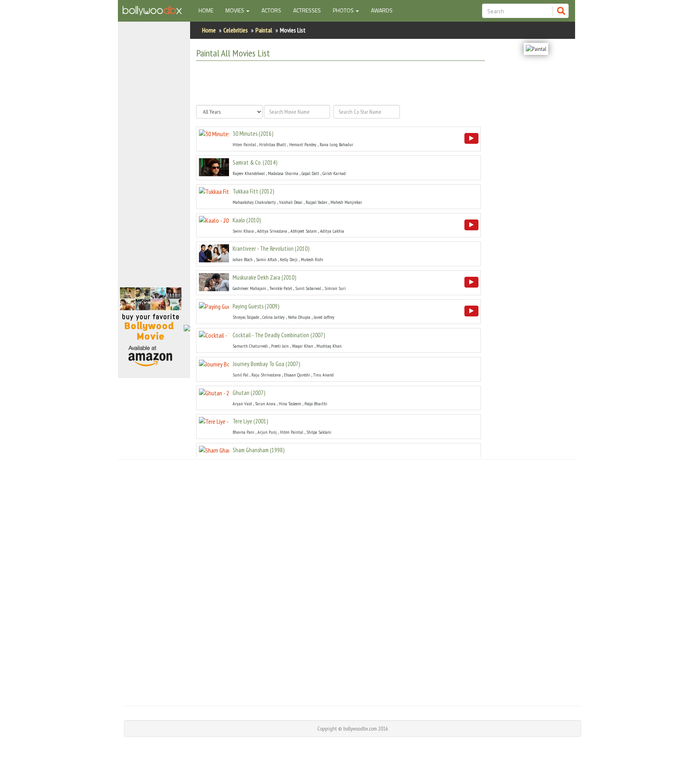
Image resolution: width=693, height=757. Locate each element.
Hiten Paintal (244, 144)
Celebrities (235, 30)
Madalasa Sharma (283, 173)
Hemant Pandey (302, 144)
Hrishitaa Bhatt (272, 144)
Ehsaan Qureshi (297, 375)
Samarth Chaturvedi (250, 346)
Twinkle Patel (281, 288)
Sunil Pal (240, 375)
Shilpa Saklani (318, 432)
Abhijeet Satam (303, 231)
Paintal (263, 30)
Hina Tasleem (290, 404)
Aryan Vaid (242, 404)
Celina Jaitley (273, 317)
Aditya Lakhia (332, 231)
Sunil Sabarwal (308, 288)
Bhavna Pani (243, 432)
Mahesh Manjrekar (346, 202)
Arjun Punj (267, 432)
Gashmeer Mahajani (249, 288)
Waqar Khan (302, 346)
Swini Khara (243, 231)
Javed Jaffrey (324, 317)
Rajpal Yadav (316, 202)
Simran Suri (335, 288)
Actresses (307, 10)
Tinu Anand (323, 375)
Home (209, 10)
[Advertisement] (154, 158)
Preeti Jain (280, 346)
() (253, 133)
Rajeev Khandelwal (249, 173)
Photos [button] (344, 10)
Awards (382, 10)
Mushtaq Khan (329, 346)
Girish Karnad (334, 173)
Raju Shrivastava (266, 375)
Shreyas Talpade (246, 317)
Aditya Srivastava (272, 231)
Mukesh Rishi (312, 259)
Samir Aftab (266, 259)
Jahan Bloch (243, 259)
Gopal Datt (310, 173)
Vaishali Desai (290, 202)
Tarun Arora (265, 404)
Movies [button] (235, 10)
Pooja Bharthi (315, 404)
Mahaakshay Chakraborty (254, 202)
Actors (271, 10)
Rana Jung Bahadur (336, 144)
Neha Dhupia (299, 317)
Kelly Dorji (289, 259)
